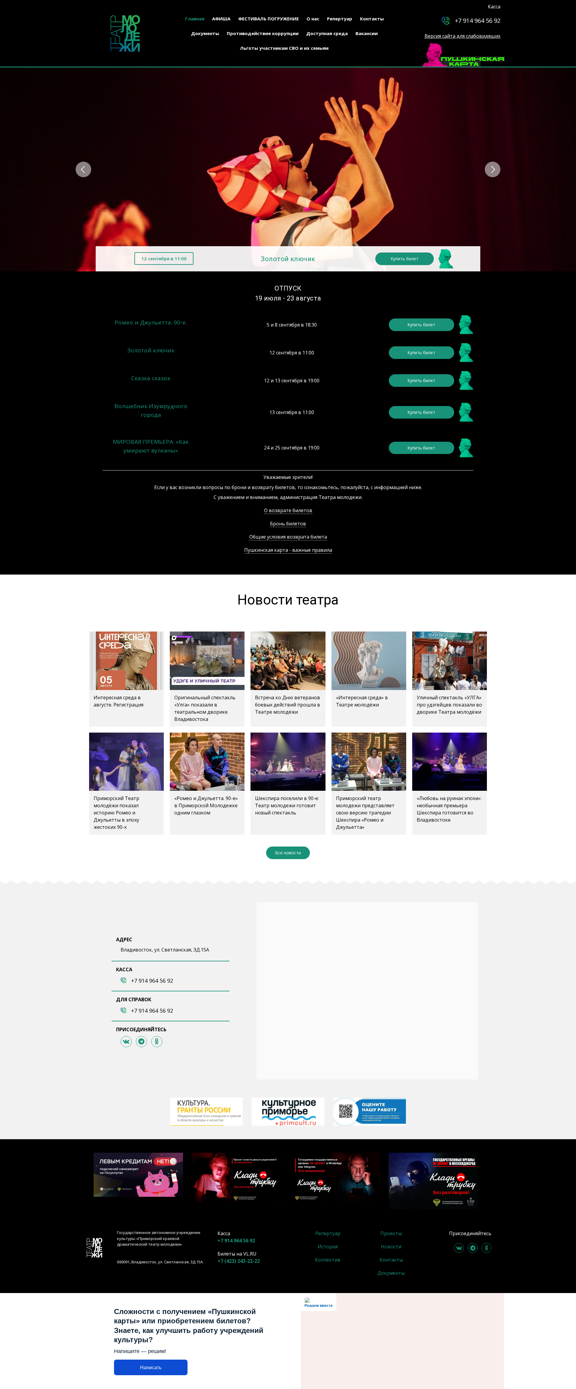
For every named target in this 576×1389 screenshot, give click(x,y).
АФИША (221, 19)
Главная (194, 19)
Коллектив (327, 1259)
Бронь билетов (288, 523)
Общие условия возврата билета (288, 536)
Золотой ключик (288, 259)
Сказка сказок (150, 378)
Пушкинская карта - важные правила (288, 550)
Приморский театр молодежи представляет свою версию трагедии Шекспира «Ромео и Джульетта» (365, 812)
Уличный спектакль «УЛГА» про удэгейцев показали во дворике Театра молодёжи (449, 704)
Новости (391, 1246)
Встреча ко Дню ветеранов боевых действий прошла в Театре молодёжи (287, 704)
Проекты (391, 1233)
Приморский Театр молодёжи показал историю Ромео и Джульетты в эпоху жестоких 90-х (116, 812)
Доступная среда (327, 33)
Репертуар (339, 19)
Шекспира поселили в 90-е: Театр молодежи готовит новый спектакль (287, 805)
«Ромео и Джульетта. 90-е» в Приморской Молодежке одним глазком (206, 805)
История (328, 1246)
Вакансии (367, 33)
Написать (150, 1367)
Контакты (372, 19)
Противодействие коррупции (262, 33)
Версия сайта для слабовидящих (462, 36)
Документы (205, 33)
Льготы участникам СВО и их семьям (284, 48)
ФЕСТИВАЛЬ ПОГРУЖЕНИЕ (268, 19)
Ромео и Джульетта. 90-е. (151, 322)
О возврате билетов (288, 510)
